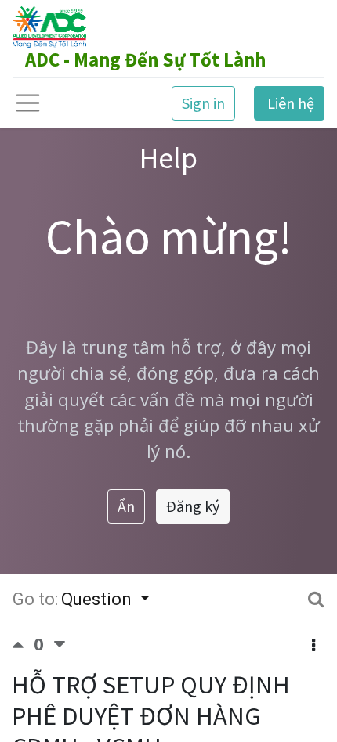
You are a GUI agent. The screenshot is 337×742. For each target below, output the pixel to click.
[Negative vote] (59, 643)
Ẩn (126, 506)
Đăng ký (192, 506)
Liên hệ (289, 103)
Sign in (203, 103)
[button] (313, 645)
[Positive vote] (23, 643)
